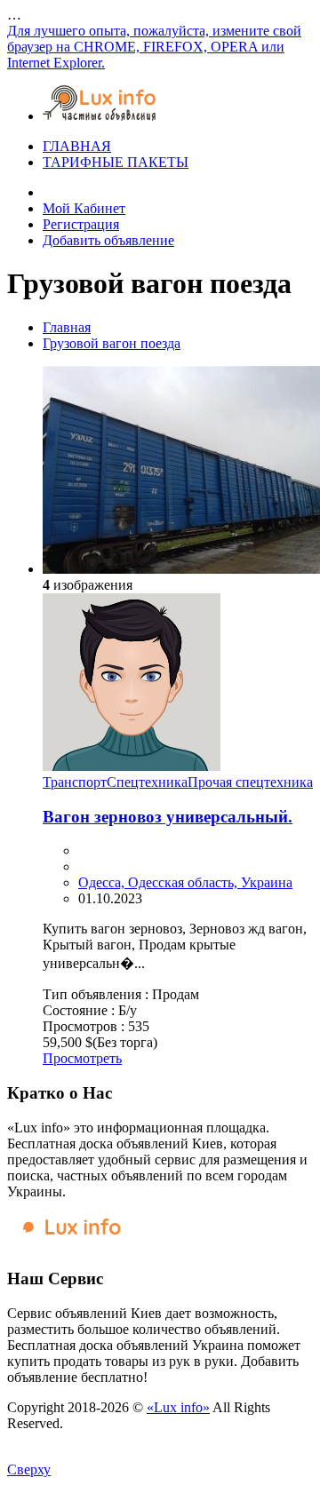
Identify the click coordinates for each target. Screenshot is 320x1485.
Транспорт (75, 782)
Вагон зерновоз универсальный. (167, 816)
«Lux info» (178, 1407)
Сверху (29, 1469)
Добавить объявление (108, 240)
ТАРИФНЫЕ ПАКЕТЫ (115, 162)
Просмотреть (82, 1058)
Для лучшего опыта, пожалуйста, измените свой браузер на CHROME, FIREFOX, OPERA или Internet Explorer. (154, 46)
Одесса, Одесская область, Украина (185, 882)
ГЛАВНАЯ (77, 146)
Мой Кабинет (84, 208)
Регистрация (81, 224)
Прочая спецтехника (250, 782)
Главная (67, 327)
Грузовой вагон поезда (111, 343)
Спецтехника (147, 782)
